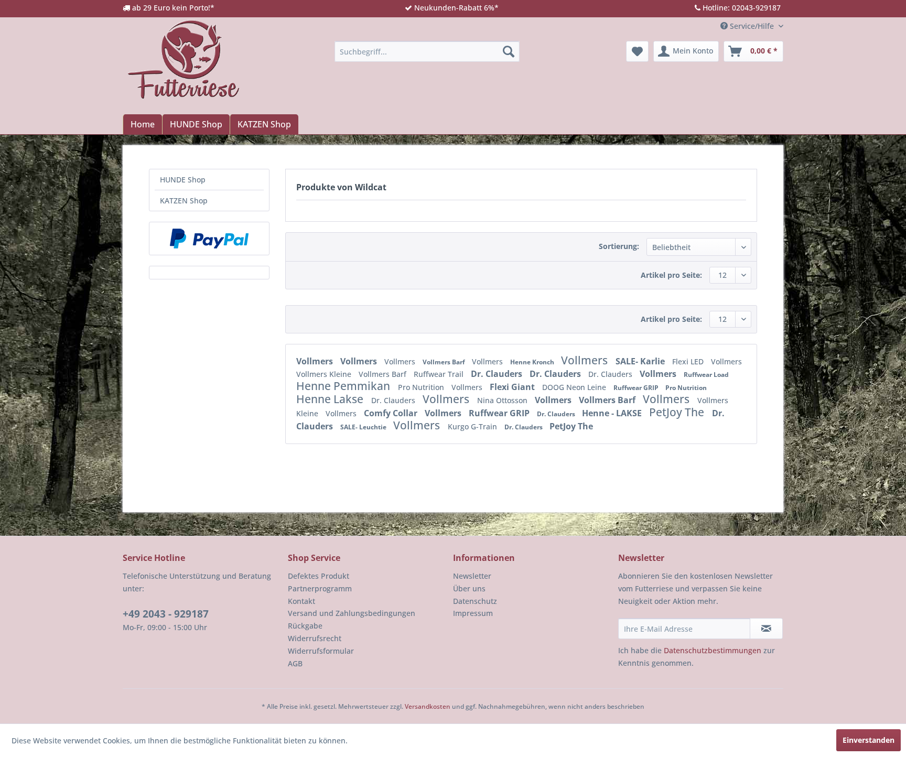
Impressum (473, 613)
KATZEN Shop (184, 201)
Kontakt (301, 601)
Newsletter (472, 576)
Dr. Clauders (497, 374)
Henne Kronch (533, 362)
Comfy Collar (391, 413)
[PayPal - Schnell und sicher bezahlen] (209, 238)
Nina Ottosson (503, 400)
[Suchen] (509, 51)
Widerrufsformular (321, 651)
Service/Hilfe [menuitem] (752, 26)
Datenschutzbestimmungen (712, 650)
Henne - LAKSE (613, 413)
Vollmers (315, 361)
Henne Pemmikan (344, 386)
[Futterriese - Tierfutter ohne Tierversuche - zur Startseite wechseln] (183, 59)
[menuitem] (427, 51)
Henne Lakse (331, 399)
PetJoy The (678, 412)
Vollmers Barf (445, 362)
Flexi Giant (513, 387)
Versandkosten (427, 706)
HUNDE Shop (183, 180)
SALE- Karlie (641, 361)
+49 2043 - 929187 (166, 614)
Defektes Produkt (318, 576)
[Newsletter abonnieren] (766, 628)
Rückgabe (305, 626)
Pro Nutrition (422, 387)
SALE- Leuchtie (364, 427)
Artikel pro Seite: (671, 275)
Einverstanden (868, 740)
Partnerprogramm (320, 588)
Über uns (469, 588)
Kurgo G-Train (473, 426)
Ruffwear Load (706, 374)
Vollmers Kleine (324, 374)
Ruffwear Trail (440, 374)
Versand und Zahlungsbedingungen (351, 613)
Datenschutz (475, 601)
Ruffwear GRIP (636, 387)
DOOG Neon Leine (575, 387)
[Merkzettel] (637, 51)
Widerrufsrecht (314, 638)
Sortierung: (619, 246)
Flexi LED (689, 361)
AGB (295, 663)
